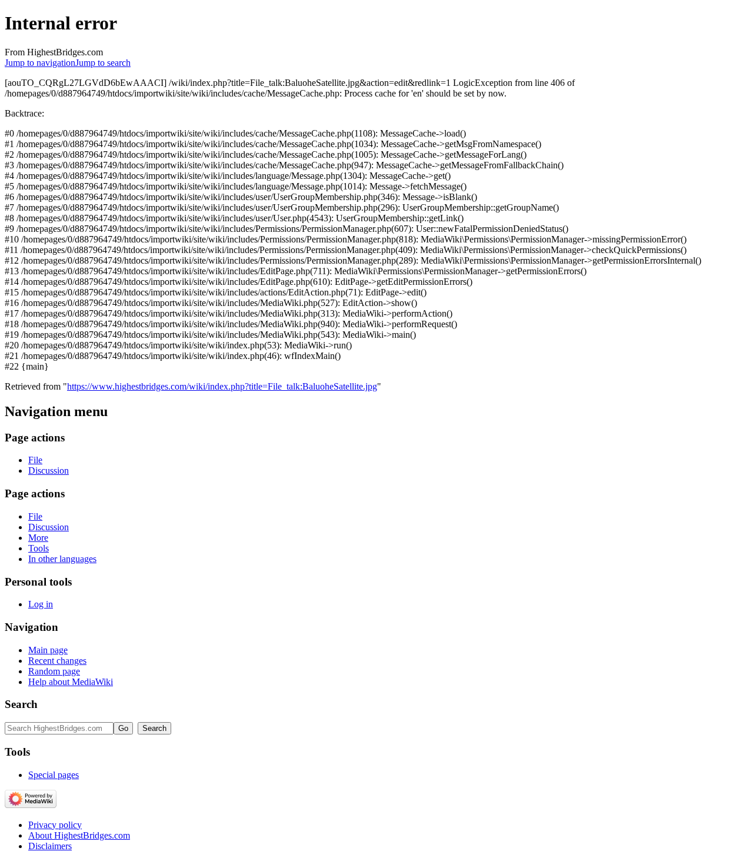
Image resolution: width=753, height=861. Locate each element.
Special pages (53, 775)
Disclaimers (50, 846)
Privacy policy (55, 825)
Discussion (48, 471)
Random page (54, 671)
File (35, 460)
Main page (48, 650)
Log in (40, 604)
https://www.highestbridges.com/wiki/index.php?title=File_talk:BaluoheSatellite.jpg (222, 386)
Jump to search (103, 63)
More (38, 538)
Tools (38, 548)
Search (21, 704)
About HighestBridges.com (79, 835)
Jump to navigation (40, 63)
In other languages (62, 559)
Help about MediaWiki (70, 682)
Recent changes (57, 661)
